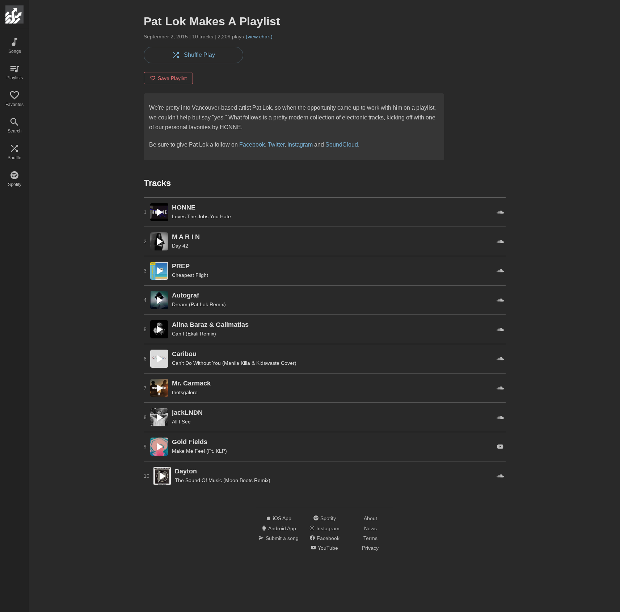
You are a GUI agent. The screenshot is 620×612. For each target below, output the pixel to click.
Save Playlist (172, 78)
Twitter (276, 145)
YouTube (328, 548)
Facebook (252, 145)
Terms (370, 538)
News (370, 528)
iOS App (282, 518)
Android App (282, 528)
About (370, 518)
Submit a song (282, 538)
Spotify (328, 518)
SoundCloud (341, 145)
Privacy (370, 548)
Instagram (300, 145)
